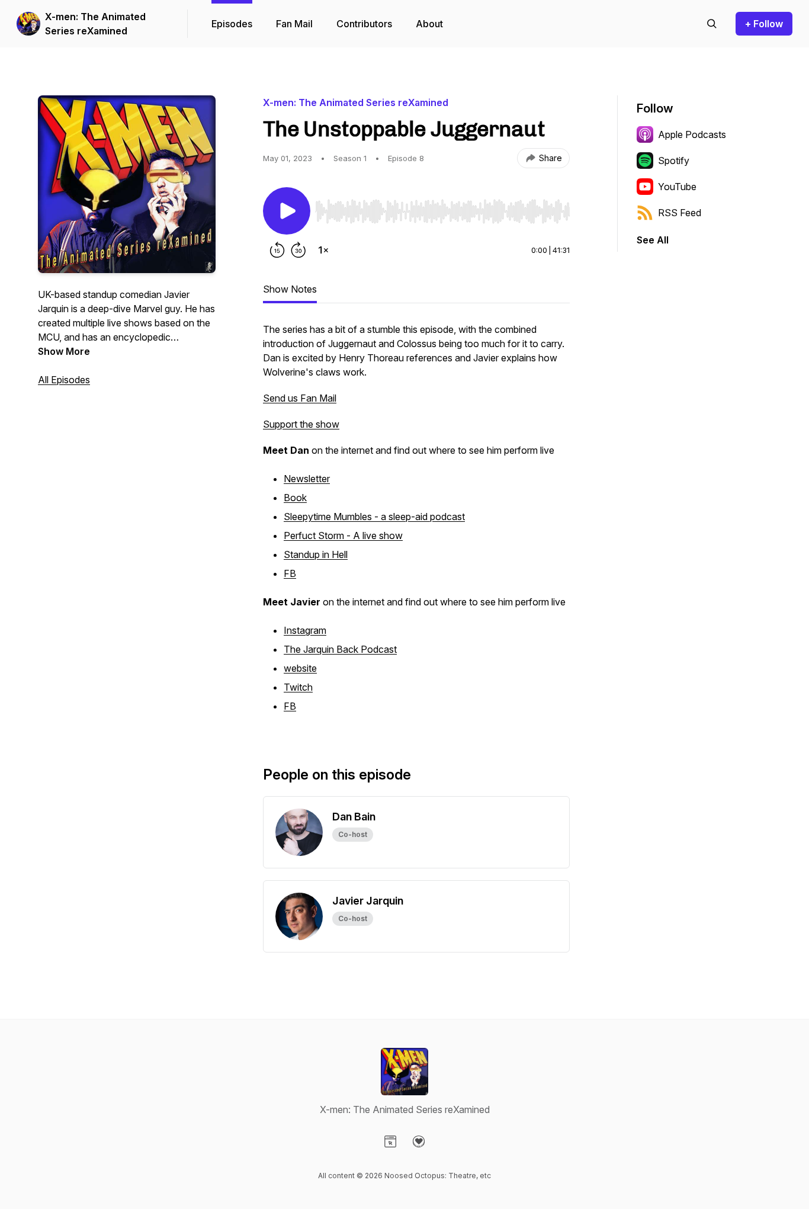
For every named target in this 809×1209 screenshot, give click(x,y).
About (429, 24)
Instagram (305, 630)
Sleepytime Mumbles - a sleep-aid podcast (374, 516)
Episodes (231, 24)
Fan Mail (294, 24)
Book (295, 498)
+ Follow (764, 24)
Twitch (298, 687)
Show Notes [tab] (290, 289)
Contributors (364, 24)
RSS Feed (679, 213)
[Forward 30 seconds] (298, 250)
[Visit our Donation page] (419, 1141)
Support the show (301, 424)
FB (290, 573)
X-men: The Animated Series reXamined (95, 24)
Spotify (673, 160)
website (300, 668)
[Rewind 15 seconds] (277, 250)
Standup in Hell (316, 554)
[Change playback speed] (323, 250)
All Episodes (64, 380)
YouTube (677, 187)
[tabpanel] (416, 524)
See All (653, 240)
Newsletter (307, 479)
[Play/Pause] (286, 211)
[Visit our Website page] (390, 1141)
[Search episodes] (712, 24)
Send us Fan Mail (299, 398)
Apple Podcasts (692, 134)
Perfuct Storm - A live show (343, 535)
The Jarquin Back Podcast (340, 649)
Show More (64, 351)
